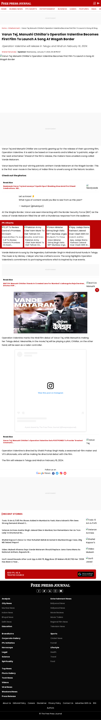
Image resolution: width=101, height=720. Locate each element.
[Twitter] (57, 473)
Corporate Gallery (11, 638)
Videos (5, 682)
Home (4, 9)
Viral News (7, 687)
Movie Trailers (56, 617)
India (93, 9)
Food (52, 661)
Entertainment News (60, 598)
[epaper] (94, 3)
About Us (7, 703)
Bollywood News (57, 603)
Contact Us (68, 703)
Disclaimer (42, 703)
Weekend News (9, 691)
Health (53, 652)
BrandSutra (8, 633)
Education (7, 626)
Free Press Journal (16, 3)
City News (7, 603)
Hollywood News (57, 608)
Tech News (7, 677)
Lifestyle (54, 647)
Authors (50, 708)
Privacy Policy (55, 703)
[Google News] (43, 473)
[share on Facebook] (39, 590)
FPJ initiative (8, 643)
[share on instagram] (55, 590)
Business (62, 9)
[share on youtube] (61, 590)
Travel (53, 656)
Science (6, 656)
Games (73, 9)
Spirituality (7, 661)
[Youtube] (65, 473)
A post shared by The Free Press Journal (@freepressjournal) (50, 427)
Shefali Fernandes (9, 52)
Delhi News (7, 621)
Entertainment (47, 9)
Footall (53, 643)
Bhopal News (7, 617)
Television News (57, 626)
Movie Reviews (57, 612)
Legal (4, 652)
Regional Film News (59, 621)
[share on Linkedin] (50, 590)
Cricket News (56, 638)
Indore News (7, 612)
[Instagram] (61, 473)
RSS (94, 703)
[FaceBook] (53, 473)
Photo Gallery (9, 673)
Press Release (9, 696)
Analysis (6, 598)
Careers (31, 703)
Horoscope (7, 647)
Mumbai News (16, 9)
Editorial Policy (19, 703)
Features (84, 9)
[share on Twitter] (44, 590)
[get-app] (98, 3)
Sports (53, 633)
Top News (7, 668)
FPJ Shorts (31, 9)
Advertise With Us (83, 703)
